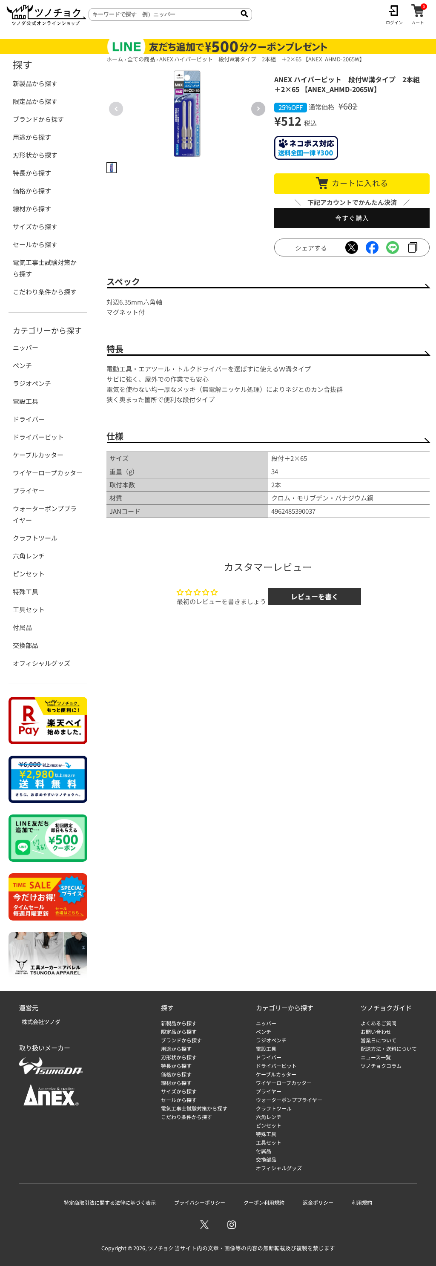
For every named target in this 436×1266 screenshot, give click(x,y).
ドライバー (29, 418)
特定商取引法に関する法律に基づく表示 (110, 1202)
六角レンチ (29, 555)
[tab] (111, 167)
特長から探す (32, 172)
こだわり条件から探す (45, 291)
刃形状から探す (35, 154)
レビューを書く (314, 596)
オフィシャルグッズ (41, 663)
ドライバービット (38, 436)
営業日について (378, 1040)
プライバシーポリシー (199, 1202)
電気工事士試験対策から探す (45, 268)
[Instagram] (231, 1224)
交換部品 (25, 645)
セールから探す (35, 244)
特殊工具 (25, 591)
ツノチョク (160, 1248)
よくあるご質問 (378, 1023)
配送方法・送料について (389, 1048)
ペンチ (22, 365)
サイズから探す (35, 226)
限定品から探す (35, 101)
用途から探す (32, 136)
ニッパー (25, 347)
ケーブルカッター (38, 454)
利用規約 (362, 1202)
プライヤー (29, 490)
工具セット (29, 609)
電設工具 (25, 401)
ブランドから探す (38, 119)
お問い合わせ (376, 1031)
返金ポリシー (318, 1202)
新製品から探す (35, 83)
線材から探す (32, 208)
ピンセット (29, 573)
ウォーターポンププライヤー (45, 514)
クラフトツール (35, 537)
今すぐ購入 (352, 217)
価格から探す (32, 190)
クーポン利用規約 (264, 1202)
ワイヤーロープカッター (48, 472)
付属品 (22, 627)
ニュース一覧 (376, 1057)
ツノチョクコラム (381, 1065)
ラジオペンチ (32, 383)
